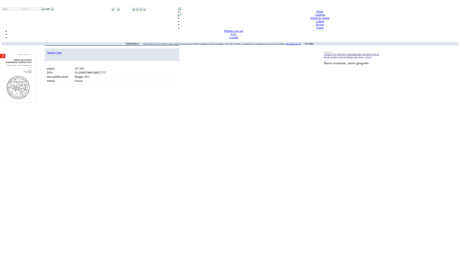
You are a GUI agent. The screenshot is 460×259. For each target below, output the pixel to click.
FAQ (233, 34)
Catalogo (320, 14)
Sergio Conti (54, 52)
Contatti (233, 37)
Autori (320, 27)
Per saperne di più (293, 44)
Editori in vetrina (319, 18)
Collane (320, 21)
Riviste (320, 24)
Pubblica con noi (233, 31)
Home (319, 11)
